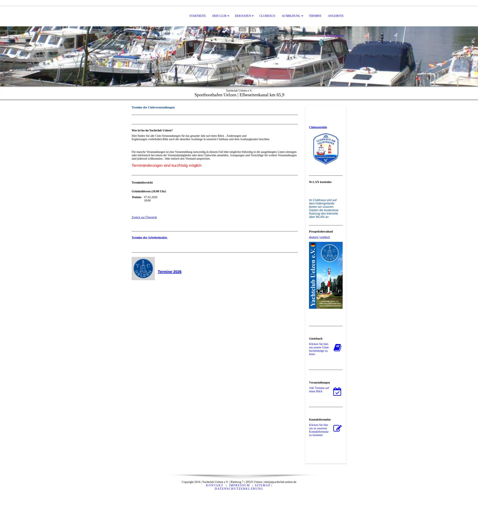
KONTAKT (214, 485)
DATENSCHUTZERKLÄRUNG (239, 488)
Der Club (219, 15)
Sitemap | (263, 485)
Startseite (197, 15)
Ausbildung (291, 15)
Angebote (336, 15)
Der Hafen (243, 15)
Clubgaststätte (318, 127)
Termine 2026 (169, 272)
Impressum (239, 485)
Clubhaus (267, 15)
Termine (315, 15)
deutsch (313, 237)
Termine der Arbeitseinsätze (150, 237)
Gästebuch (335, 35)
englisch (325, 237)
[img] (150, 16)
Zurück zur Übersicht (144, 217)
